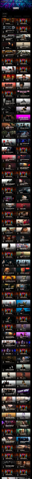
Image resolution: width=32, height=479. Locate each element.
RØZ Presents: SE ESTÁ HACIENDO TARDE (10, 409)
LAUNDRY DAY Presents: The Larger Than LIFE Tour (24, 248)
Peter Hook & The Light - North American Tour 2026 (24, 103)
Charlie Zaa (22, 466)
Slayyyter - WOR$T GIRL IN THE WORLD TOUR (10, 160)
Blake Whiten (22, 39)
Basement (7, 305)
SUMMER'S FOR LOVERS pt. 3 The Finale (10, 31)
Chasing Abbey (8, 361)
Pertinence (7, 144)
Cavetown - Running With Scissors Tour (23, 281)
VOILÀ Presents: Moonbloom (10, 369)
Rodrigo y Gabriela (23, 208)
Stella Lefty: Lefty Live (23, 385)
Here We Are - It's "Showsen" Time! (24, 47)
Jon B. (21, 329)
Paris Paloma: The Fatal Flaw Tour (24, 240)
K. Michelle (7, 321)
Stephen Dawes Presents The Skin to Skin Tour (24, 111)
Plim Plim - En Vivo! (23, 345)
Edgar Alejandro (22, 369)
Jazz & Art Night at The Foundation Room (9, 39)
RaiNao (21, 313)
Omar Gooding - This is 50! (9, 240)
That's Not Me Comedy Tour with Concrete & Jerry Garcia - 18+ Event (10, 184)
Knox (21, 377)
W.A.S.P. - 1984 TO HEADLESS (9, 152)
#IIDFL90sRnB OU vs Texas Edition (10, 281)
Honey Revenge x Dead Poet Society (24, 337)
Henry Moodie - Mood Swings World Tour (10, 128)
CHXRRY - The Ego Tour (23, 79)
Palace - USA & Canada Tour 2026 (24, 224)
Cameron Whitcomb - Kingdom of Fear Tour (24, 361)
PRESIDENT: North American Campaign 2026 (9, 289)
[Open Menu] (30, 2)
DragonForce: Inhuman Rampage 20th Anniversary (24, 442)
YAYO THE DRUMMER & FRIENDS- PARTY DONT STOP (10, 71)
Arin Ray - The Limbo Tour (23, 232)
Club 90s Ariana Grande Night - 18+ (24, 119)
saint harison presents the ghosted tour (24, 184)
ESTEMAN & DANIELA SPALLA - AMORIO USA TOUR (9, 377)
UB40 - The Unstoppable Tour (10, 393)
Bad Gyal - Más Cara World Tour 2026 (10, 401)
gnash (6, 136)
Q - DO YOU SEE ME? (22, 434)
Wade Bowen (7, 47)
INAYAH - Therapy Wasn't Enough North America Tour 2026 (24, 168)
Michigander (22, 305)
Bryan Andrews (22, 450)
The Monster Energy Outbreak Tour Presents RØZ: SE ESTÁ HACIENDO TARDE (10, 442)
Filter (5, 13)
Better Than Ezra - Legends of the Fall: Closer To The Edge (10, 466)
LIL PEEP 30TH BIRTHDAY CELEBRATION (23, 401)
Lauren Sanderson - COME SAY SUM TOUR (10, 248)
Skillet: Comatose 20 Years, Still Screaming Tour (10, 385)
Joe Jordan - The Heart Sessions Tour (25, 256)
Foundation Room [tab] (26, 16)
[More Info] (9, 21)
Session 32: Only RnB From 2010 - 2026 (24, 160)
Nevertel (21, 192)
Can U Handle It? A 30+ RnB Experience (9, 79)
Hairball (7, 200)
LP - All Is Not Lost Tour (9, 232)
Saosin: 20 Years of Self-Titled (10, 345)
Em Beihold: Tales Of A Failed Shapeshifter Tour (24, 426)
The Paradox (22, 289)
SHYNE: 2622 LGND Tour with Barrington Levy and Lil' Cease (10, 337)
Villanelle (21, 216)
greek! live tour (8, 168)
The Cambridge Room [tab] (17, 16)
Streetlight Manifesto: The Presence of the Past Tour (10, 426)
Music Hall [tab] (10, 16)
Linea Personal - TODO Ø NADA (24, 128)
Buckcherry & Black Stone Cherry (24, 55)
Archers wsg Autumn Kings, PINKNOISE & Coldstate (9, 87)
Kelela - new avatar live (23, 136)
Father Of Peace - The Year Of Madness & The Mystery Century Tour (10, 417)
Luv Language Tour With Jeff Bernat (24, 200)
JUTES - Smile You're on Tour (24, 87)
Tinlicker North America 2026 (10, 208)
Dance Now (21, 393)
